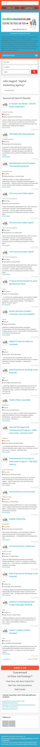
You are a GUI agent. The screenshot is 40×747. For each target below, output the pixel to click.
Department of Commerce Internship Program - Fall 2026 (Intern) (23, 461)
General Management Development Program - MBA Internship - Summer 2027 (23, 430)
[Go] (34, 72)
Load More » (6, 659)
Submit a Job (10, 8)
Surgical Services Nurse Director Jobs (13, 701)
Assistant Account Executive (22, 491)
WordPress (6, 740)
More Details (6, 127)
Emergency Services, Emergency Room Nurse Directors (18, 705)
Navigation (8, 55)
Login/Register (29, 8)
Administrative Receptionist (22, 134)
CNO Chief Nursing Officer (10, 707)
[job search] (34, 659)
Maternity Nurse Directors (10, 709)
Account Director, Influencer (22, 546)
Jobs (29, 659)
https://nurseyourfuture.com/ (10, 738)
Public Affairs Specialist (20, 400)
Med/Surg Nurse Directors (10, 703)
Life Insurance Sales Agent (21, 193)
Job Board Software (26, 738)
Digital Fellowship (17, 519)
